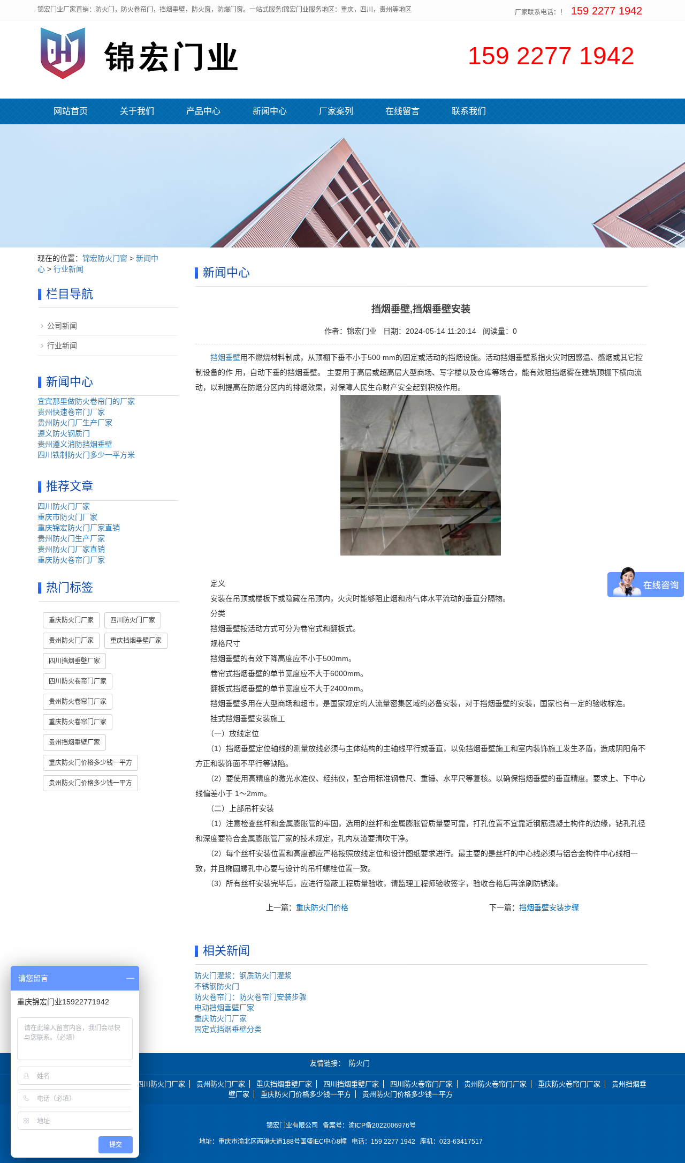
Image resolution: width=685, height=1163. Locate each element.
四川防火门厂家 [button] (132, 620)
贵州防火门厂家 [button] (71, 640)
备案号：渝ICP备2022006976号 (371, 1125)
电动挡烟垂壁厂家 (224, 1007)
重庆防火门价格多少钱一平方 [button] (90, 763)
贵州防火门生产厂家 (71, 538)
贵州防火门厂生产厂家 (74, 422)
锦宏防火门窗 (104, 258)
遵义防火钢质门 (63, 433)
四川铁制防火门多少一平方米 (86, 455)
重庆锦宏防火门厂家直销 (78, 527)
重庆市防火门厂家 (67, 517)
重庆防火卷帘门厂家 (71, 560)
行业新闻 (68, 269)
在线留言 (402, 111)
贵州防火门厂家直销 (71, 549)
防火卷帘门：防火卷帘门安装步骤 (250, 997)
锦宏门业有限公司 (292, 1125)
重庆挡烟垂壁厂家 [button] (136, 640)
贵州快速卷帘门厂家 (71, 412)
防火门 (359, 1063)
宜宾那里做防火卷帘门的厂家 (86, 401)
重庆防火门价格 (322, 907)
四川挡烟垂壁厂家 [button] (74, 661)
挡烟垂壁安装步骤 (549, 907)
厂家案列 (336, 111)
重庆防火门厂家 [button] (71, 620)
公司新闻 (62, 325)
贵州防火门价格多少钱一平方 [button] (90, 783)
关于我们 (137, 111)
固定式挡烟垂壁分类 (228, 1029)
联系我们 (469, 111)
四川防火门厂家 (63, 506)
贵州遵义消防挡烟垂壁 (74, 444)
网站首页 (71, 111)
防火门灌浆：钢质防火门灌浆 (243, 975)
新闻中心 (270, 111)
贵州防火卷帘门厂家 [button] (77, 702)
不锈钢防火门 (216, 986)
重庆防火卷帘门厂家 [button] (77, 722)
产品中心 (203, 111)
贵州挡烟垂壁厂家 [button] (74, 742)
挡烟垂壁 (225, 357)
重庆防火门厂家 (220, 1018)
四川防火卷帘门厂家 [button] (77, 681)
